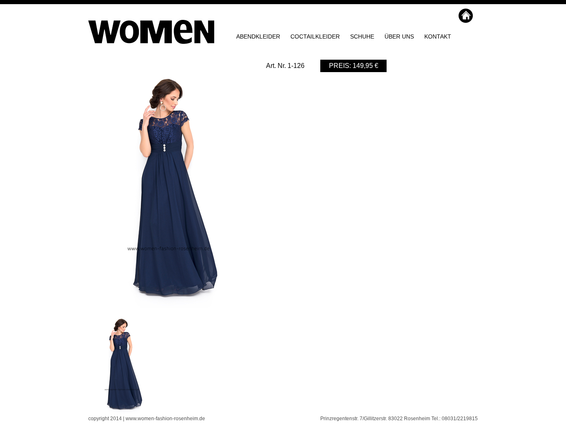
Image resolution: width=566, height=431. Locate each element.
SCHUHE (362, 36)
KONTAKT (437, 36)
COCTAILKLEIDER (315, 36)
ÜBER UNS (399, 36)
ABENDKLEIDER (258, 36)
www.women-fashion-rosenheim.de (165, 418)
